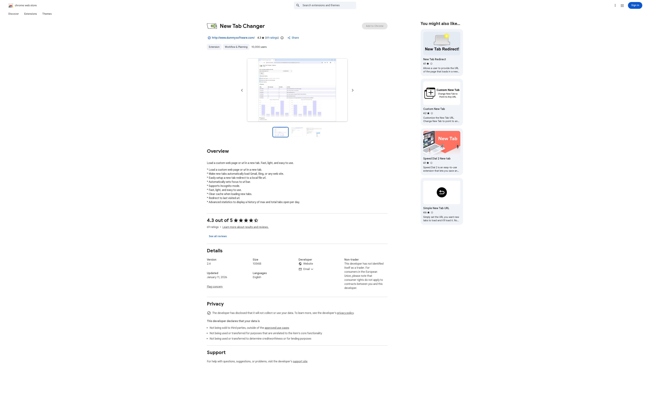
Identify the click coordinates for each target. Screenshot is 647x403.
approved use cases (277, 328)
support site (300, 361)
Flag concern (215, 286)
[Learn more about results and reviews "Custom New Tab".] (432, 113)
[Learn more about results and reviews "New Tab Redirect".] (431, 64)
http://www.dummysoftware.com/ (233, 37)
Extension (214, 46)
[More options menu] (615, 5)
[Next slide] (352, 90)
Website (308, 263)
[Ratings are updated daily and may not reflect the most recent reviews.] (282, 37)
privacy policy (345, 313)
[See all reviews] (218, 236)
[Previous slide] (242, 90)
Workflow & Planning (236, 46)
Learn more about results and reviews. (245, 227)
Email (306, 269)
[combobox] (329, 5)
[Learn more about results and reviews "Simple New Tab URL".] (432, 212)
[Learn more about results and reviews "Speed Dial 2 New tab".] (431, 163)
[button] (622, 5)
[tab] (14, 14)
